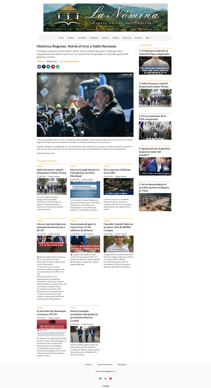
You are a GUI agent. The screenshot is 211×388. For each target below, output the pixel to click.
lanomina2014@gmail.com (105, 371)
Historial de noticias (104, 364)
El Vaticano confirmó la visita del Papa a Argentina (154, 52)
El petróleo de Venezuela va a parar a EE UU (51, 312)
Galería (125, 74)
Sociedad (82, 38)
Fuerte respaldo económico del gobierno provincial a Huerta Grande (84, 315)
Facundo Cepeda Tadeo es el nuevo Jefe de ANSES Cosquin (118, 227)
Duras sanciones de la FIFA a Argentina (152, 117)
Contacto (88, 364)
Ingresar (123, 364)
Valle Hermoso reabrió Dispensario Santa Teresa (51, 171)
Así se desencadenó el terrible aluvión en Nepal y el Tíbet (154, 187)
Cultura (115, 38)
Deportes (127, 38)
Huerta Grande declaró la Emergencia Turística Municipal (84, 173)
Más (147, 38)
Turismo (105, 38)
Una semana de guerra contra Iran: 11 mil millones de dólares (83, 227)
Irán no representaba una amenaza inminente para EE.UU (51, 227)
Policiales (94, 38)
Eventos (138, 38)
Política (70, 38)
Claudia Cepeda (71, 61)
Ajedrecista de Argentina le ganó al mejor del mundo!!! (154, 151)
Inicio (61, 38)
